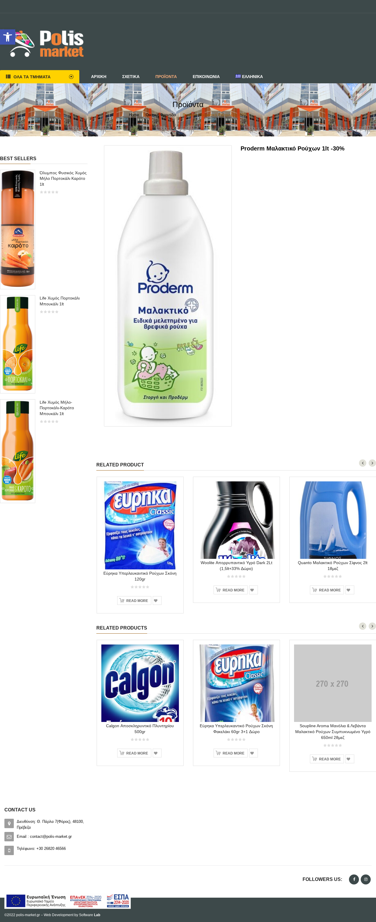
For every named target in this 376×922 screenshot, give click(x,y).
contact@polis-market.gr (51, 836)
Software (89, 915)
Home (134, 115)
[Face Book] (354, 879)
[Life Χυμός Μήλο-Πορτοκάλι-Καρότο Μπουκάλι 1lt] (17, 451)
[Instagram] (366, 879)
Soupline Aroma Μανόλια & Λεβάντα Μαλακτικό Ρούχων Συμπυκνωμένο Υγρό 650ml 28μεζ (332, 731)
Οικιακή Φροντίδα (161, 115)
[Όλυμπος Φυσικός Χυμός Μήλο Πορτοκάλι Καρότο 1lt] (17, 229)
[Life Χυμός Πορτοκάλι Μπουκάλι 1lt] (17, 343)
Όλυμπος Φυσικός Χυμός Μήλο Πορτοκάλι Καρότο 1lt (63, 178)
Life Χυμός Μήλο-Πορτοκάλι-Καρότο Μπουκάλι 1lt (57, 408)
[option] (44, 339)
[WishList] (157, 600)
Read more (137, 601)
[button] (7, 37)
